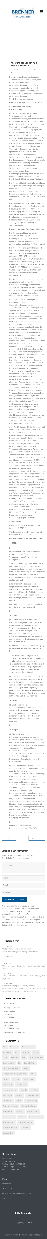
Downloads (6, 1198)
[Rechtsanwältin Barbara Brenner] (23, 13)
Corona (35, 1052)
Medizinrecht (7, 1095)
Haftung (33, 1074)
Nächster (36, 838)
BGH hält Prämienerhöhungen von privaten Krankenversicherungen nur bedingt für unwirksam (20, 950)
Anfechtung (14, 1047)
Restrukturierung (31, 1101)
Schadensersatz (32, 1111)
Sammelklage (7, 1111)
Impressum (6, 1183)
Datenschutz (7, 1188)
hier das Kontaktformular (23, 925)
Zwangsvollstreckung (10, 1128)
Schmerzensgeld (8, 1117)
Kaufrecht (23, 1090)
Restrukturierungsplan (10, 1106)
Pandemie (19, 1095)
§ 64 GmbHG (26, 1128)
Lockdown (34, 1090)
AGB (4, 1047)
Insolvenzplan (8, 1084)
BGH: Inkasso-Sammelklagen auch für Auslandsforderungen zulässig (23, 967)
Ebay (23, 1058)
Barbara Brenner (19, 69)
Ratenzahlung (7, 1101)
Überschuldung (8, 1133)
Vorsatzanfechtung (35, 1117)
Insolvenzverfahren (9, 1090)
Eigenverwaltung (8, 1063)
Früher (9, 838)
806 (3, 959)
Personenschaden (33, 1095)
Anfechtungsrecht (28, 1047)
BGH (16, 1052)
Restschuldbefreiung (29, 1106)
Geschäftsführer (29, 1063)
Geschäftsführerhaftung (11, 1068)
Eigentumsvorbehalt (36, 1058)
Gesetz (26, 1068)
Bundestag (25, 1052)
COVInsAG (14, 1058)
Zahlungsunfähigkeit (25, 1122)
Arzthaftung (7, 1052)
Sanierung (19, 1111)
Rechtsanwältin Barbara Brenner (30, 1235)
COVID (5, 1058)
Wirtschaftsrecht (8, 1122)
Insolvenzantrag (28, 1079)
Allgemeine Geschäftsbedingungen (16, 1193)
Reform (19, 1101)
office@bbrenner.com (12, 1008)
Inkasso (6, 1079)
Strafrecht (22, 1117)
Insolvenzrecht (22, 1084)
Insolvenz (16, 1079)
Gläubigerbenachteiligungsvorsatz (14, 1074)
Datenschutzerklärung (11, 917)
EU (19, 1063)
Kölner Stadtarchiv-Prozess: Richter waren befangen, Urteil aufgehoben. (23, 977)
